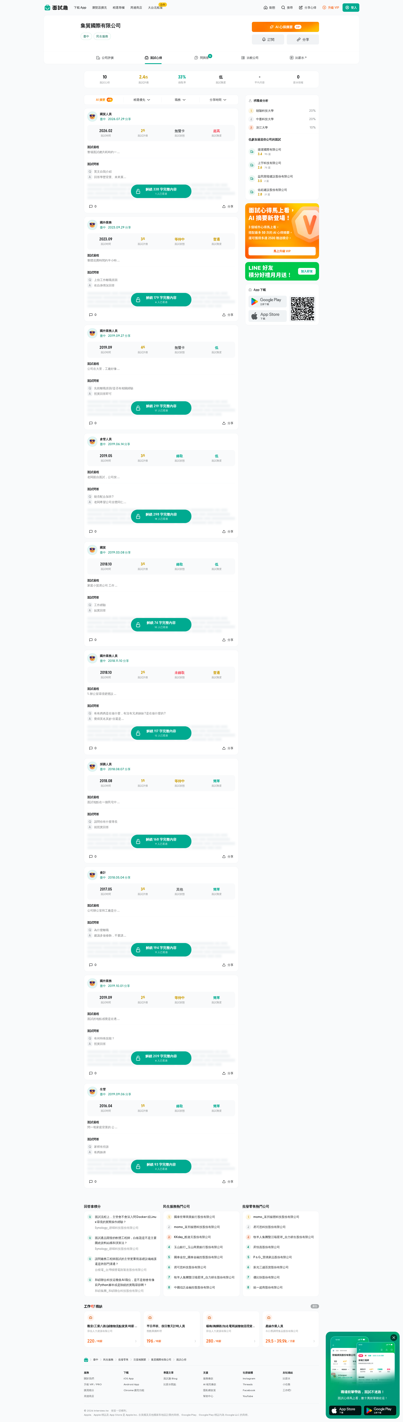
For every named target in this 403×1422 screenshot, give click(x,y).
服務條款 (208, 1378)
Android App (131, 1384)
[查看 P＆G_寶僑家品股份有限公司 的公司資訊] (280, 1257)
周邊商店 (89, 1396)
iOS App (129, 1378)
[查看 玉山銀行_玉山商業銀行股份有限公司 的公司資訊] (201, 1247)
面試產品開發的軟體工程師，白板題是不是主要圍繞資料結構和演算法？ (126, 1240)
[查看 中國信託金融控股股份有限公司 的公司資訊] (201, 1287)
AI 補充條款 (209, 1384)
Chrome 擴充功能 (134, 1390)
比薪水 (286, 1378)
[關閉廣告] (393, 1337)
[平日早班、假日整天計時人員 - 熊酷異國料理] (171, 1329)
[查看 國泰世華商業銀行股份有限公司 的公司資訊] (201, 1217)
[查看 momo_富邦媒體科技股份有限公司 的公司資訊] (201, 1227)
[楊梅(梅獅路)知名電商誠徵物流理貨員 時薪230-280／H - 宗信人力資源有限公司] (231, 1329)
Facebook (249, 1390)
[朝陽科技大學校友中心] (282, 110)
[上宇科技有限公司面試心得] (282, 165)
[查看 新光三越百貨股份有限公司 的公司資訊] (280, 1267)
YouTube (248, 1396)
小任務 (286, 1384)
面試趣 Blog (170, 1378)
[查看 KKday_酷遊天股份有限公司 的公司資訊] (201, 1237)
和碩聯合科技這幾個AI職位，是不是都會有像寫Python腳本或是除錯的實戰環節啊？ (124, 1282)
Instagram (249, 1378)
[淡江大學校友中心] (282, 127)
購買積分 (89, 1390)
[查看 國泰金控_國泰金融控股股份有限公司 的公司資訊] (201, 1257)
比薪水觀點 (170, 1384)
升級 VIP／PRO (93, 1384)
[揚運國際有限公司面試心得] (282, 151)
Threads (248, 1384)
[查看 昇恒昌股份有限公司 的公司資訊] (280, 1247)
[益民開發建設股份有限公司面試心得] (282, 178)
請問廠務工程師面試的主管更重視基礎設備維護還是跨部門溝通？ (126, 1261)
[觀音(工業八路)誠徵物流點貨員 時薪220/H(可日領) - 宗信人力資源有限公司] (112, 1329)
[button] (102, 1384)
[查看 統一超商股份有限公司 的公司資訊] (280, 1287)
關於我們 (89, 1378)
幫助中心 (208, 1396)
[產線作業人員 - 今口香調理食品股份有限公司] (290, 1329)
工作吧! (287, 1390)
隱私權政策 (209, 1390)
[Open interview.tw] (86, 1360)
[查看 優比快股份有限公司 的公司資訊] (280, 1277)
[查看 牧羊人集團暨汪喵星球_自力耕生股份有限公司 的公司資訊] (201, 1277)
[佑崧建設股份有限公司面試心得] (282, 192)
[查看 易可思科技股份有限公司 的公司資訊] (201, 1267)
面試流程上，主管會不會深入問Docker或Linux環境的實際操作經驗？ (125, 1219)
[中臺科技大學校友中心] (282, 119)
